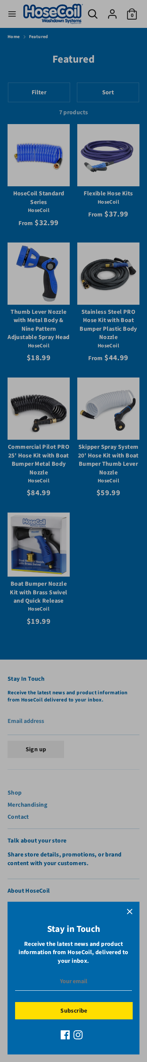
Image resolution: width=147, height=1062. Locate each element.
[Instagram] (78, 1034)
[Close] (129, 911)
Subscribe (73, 1011)
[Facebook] (65, 1034)
